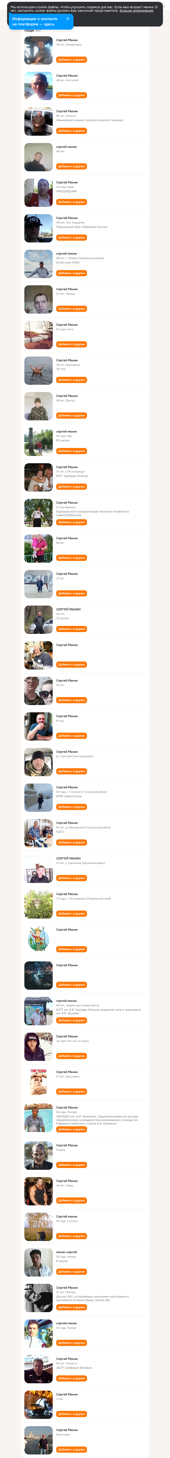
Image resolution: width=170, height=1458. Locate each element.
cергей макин (66, 431)
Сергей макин (66, 1216)
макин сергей (66, 1252)
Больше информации (136, 10)
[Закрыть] (68, 19)
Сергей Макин (67, 40)
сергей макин (66, 147)
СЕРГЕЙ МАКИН (68, 609)
